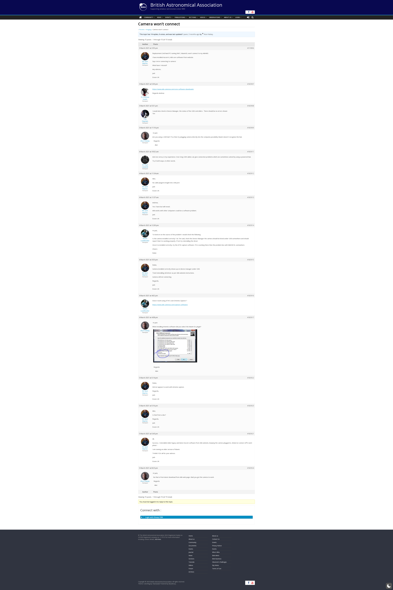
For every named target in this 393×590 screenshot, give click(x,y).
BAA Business (216, 559)
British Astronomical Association (186, 5)
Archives (191, 572)
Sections (192, 17)
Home (191, 536)
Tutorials (191, 562)
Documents (192, 546)
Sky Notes (215, 565)
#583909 (250, 128)
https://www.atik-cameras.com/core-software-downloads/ (173, 89)
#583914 (250, 225)
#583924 (250, 468)
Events (168, 17)
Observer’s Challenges (219, 562)
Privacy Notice (217, 546)
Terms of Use (216, 569)
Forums (141, 29)
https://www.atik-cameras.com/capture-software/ (170, 305)
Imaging (148, 29)
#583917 (250, 317)
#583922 (250, 378)
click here (158, 539)
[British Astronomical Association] (140, 17)
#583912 (250, 173)
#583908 (250, 106)
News (159, 17)
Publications (180, 17)
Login (237, 17)
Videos (202, 17)
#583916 (250, 296)
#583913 (250, 197)
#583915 (250, 260)
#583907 (250, 84)
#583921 (250, 434)
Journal (191, 552)
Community (148, 17)
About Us (227, 17)
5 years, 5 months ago (190, 34)
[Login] (248, 17)
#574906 (250, 48)
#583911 (250, 152)
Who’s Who (216, 552)
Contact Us (216, 539)
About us (192, 539)
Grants (214, 542)
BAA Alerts (215, 555)
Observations (214, 17)
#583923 (250, 406)
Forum (191, 569)
